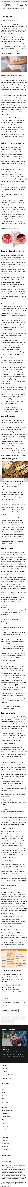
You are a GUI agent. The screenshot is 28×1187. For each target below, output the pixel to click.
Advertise (4, 1130)
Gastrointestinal (13, 1010)
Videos (4, 1099)
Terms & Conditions (7, 1110)
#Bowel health (5, 1018)
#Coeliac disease (15, 1018)
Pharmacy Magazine (5, 1139)
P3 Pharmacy (5, 1149)
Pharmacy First (6, 1078)
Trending (4, 1086)
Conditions (4, 1010)
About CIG (5, 1126)
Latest (3, 1089)
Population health (7, 1075)
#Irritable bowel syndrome (8, 1021)
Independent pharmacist (5, 1145)
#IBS (23, 1018)
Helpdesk (4, 1120)
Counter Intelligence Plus (6, 1160)
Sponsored (5, 1092)
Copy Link (5, 998)
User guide (5, 1102)
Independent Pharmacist (19, 1178)
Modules (4, 1096)
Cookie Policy (6, 1116)
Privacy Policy (6, 1113)
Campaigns (5, 1071)
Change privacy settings (5, 1186)
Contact (4, 1123)
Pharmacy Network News (6, 1154)
